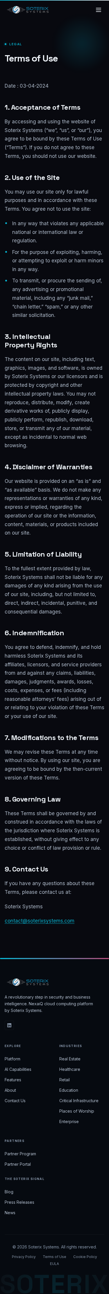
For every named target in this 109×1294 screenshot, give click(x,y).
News (10, 1212)
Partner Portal (18, 1164)
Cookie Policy (85, 1257)
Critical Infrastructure (79, 1100)
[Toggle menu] (98, 10)
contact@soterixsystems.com (39, 921)
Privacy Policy (24, 1257)
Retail (64, 1079)
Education (68, 1090)
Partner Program (20, 1153)
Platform (12, 1058)
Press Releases (19, 1202)
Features (13, 1079)
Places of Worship (76, 1111)
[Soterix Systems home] (28, 10)
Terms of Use (54, 1257)
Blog (9, 1191)
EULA (54, 1263)
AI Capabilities (18, 1069)
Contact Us (15, 1100)
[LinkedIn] (9, 1025)
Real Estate (70, 1058)
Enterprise (69, 1121)
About (10, 1090)
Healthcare (69, 1069)
